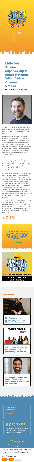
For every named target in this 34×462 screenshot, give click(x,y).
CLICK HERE (17, 243)
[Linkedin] (10, 217)
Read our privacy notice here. (9, 456)
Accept (4, 459)
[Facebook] (4, 217)
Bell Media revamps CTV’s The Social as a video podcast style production (16, 350)
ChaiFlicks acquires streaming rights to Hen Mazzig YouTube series (15, 320)
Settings (18, 459)
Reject (11, 459)
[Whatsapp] (13, 217)
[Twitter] (7, 217)
